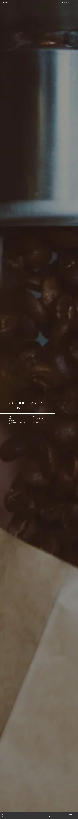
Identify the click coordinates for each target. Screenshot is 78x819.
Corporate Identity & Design (37, 418)
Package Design (35, 420)
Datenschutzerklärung (45, 816)
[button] (74, 2)
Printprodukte (35, 422)
